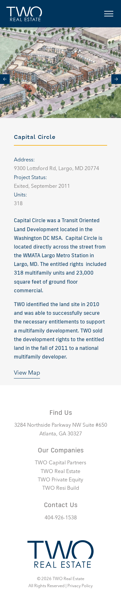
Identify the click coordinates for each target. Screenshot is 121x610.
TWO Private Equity (60, 480)
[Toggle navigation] (108, 13)
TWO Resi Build (60, 488)
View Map (27, 373)
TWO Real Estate (60, 471)
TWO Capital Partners (60, 463)
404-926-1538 (61, 518)
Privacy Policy (80, 586)
